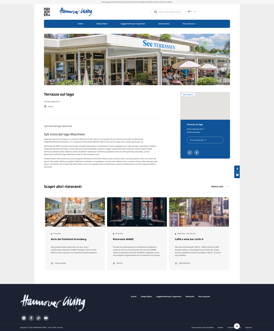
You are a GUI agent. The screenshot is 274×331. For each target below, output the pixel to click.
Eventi (133, 296)
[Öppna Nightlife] (195, 23)
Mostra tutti (217, 186)
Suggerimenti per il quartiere (168, 296)
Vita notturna (204, 296)
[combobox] (168, 12)
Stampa (220, 327)
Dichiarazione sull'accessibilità (202, 327)
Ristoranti (190, 296)
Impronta (248, 327)
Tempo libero (146, 296)
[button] (228, 186)
